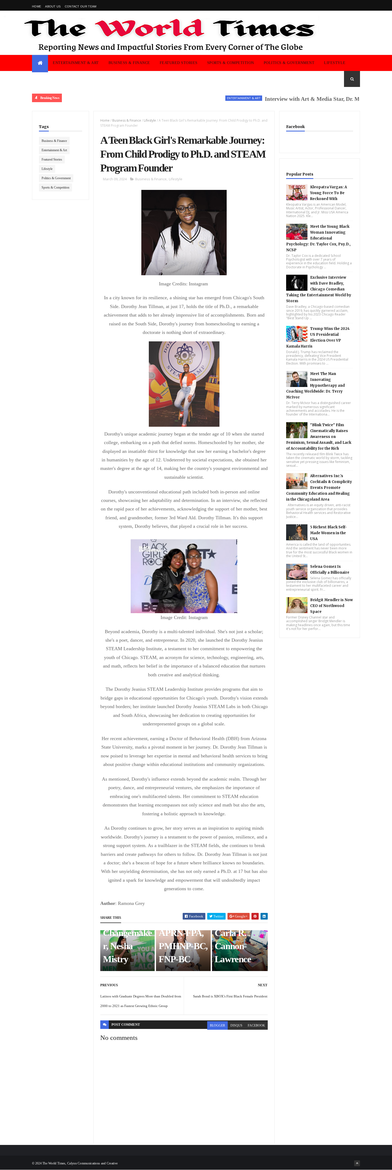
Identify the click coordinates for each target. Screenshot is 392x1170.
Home (36, 6)
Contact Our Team (81, 6)
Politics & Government (289, 63)
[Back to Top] (357, 1163)
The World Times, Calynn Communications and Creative (80, 1163)
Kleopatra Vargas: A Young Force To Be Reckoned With (328, 193)
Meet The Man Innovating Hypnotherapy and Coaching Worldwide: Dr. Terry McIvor (315, 386)
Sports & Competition (230, 63)
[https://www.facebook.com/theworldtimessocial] (357, 5)
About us (53, 6)
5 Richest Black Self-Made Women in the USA (328, 533)
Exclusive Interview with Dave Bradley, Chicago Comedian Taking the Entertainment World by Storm (318, 289)
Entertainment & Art (76, 63)
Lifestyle (335, 63)
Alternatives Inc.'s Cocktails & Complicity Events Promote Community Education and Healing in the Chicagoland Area (319, 488)
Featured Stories (179, 63)
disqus (236, 1025)
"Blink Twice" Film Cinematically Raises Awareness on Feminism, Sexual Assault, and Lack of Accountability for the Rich (318, 437)
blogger (217, 1025)
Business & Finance (129, 63)
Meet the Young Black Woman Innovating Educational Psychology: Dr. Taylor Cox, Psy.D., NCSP (318, 238)
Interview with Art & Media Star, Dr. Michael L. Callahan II (318, 99)
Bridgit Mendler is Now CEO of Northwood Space (331, 606)
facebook (256, 1025)
